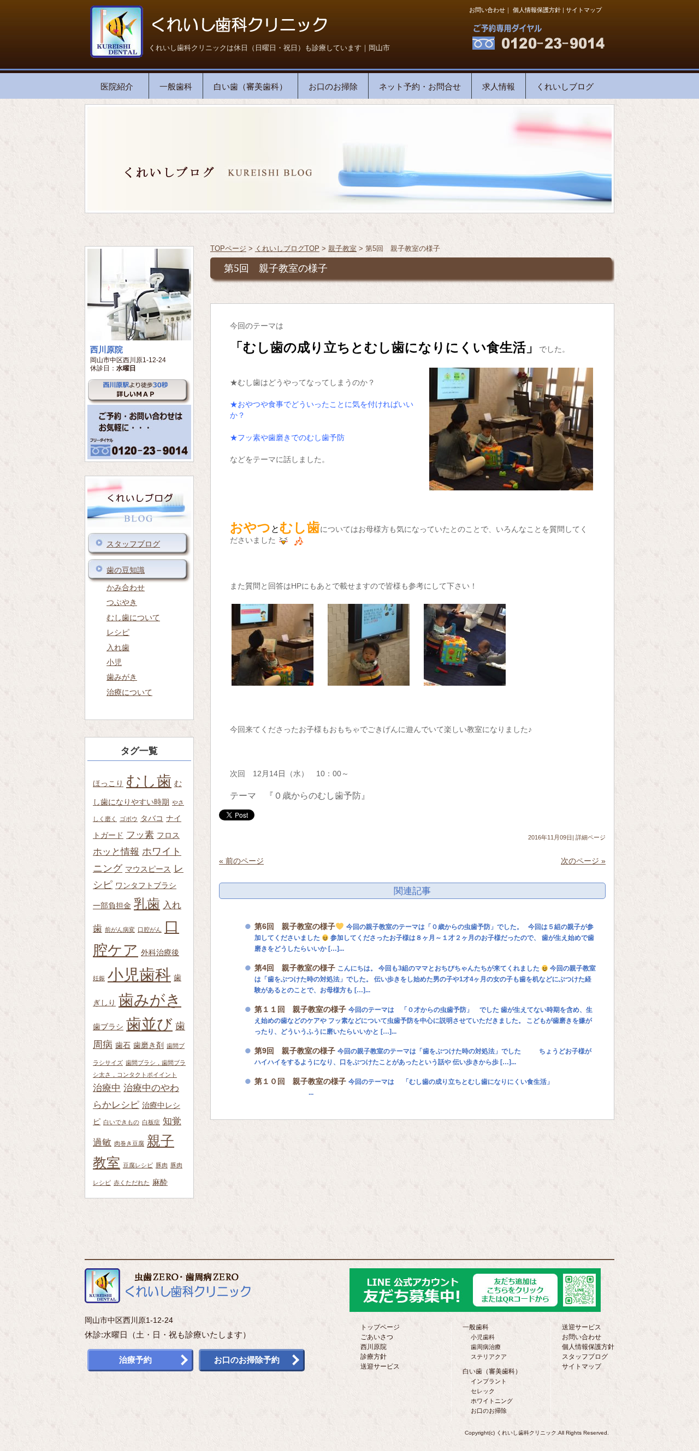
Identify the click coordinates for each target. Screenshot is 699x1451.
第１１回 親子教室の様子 (300, 1009)
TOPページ (228, 248)
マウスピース (148, 869)
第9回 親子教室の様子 (294, 1050)
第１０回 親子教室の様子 (300, 1081)
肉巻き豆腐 (129, 1143)
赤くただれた (132, 1182)
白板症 (151, 1122)
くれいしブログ (565, 86)
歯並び (149, 1024)
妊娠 (99, 978)
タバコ (151, 818)
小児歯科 (139, 975)
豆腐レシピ (138, 1165)
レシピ (117, 632)
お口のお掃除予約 (247, 1359)
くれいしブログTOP (287, 248)
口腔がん (150, 929)
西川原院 (373, 1347)
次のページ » (583, 860)
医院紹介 (116, 86)
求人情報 (498, 86)
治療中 (107, 1088)
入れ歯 (117, 647)
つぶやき (121, 602)
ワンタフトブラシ (145, 885)
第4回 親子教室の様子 (294, 967)
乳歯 (147, 903)
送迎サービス (380, 1366)
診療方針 (373, 1356)
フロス (168, 835)
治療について (129, 692)
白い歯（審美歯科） (250, 86)
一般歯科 (175, 86)
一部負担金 (112, 905)
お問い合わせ (487, 10)
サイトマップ (584, 10)
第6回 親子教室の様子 (294, 926)
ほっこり (108, 783)
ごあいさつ (376, 1337)
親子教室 (342, 248)
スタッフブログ (133, 543)
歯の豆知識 (125, 570)
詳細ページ (591, 837)
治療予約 (135, 1359)
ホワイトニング (492, 1401)
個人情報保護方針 (537, 10)
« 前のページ (241, 860)
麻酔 (160, 1182)
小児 (114, 662)
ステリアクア (489, 1356)
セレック (483, 1391)
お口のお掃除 (333, 86)
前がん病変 (120, 929)
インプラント (489, 1381)
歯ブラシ (108, 1026)
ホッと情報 (116, 851)
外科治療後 (160, 952)
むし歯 (148, 780)
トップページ (380, 1327)
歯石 (123, 1045)
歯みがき (121, 677)
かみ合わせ (125, 587)
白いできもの (121, 1122)
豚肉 (162, 1165)
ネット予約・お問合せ (420, 86)
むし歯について (133, 617)
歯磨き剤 (148, 1045)
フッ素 (140, 835)
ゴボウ (129, 819)
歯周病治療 (486, 1347)
